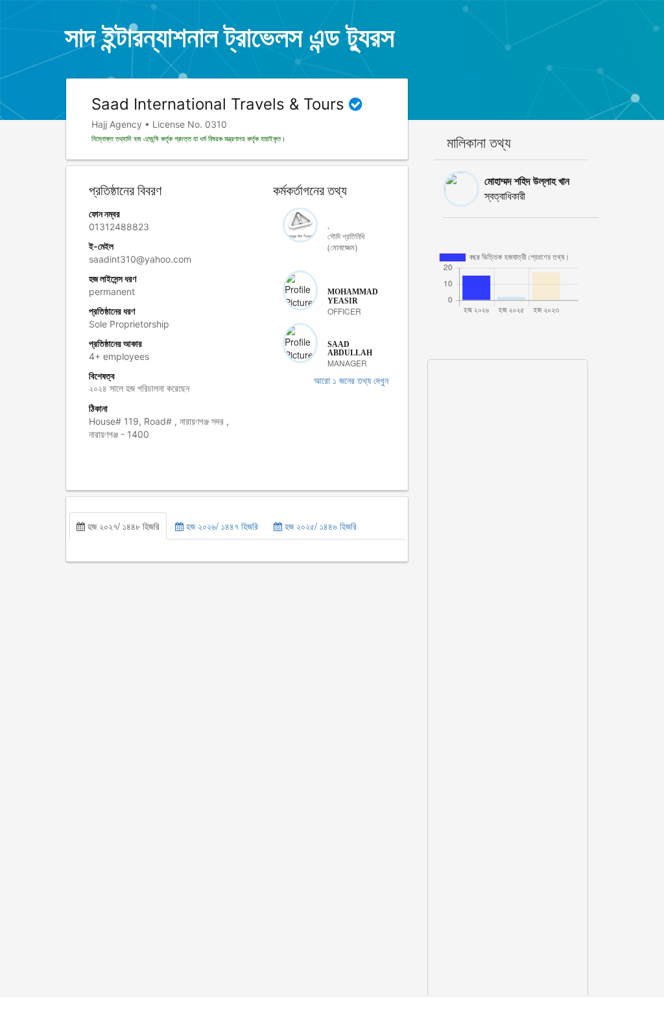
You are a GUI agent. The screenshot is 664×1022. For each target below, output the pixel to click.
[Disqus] (508, 522)
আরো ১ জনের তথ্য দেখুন (351, 381)
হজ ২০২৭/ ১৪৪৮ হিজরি (122, 525)
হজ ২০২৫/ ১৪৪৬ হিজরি (319, 525)
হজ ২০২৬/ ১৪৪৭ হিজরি (221, 525)
